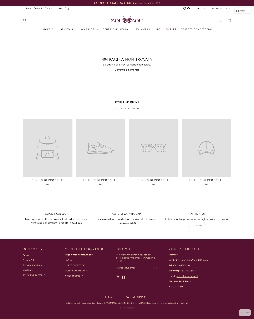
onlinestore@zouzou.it (187, 276)
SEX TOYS (67, 29)
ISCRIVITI (198, 226)
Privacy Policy (29, 260)
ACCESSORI (88, 29)
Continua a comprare (127, 69)
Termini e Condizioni (32, 265)
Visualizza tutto (127, 109)
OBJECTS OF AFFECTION (197, 29)
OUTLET (171, 29)
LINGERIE (47, 29)
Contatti (38, 8)
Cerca (26, 255)
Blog (67, 8)
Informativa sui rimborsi (34, 274)
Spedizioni (27, 270)
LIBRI (158, 29)
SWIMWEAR (143, 29)
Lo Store (27, 8)
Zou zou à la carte (53, 8)
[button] (243, 10)
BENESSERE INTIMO (116, 29)
